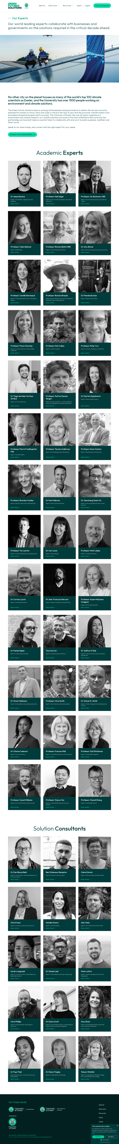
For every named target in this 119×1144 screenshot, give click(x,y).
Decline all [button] (111, 1136)
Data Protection (12, 1135)
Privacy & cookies (32, 1135)
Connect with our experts (21, 134)
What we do (52, 6)
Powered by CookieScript (105, 1142)
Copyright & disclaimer (22, 1135)
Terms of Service (45, 1137)
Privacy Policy (36, 1137)
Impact (79, 6)
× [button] (117, 1125)
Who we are (67, 6)
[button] (104, 1140)
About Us (42, 6)
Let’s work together (102, 6)
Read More (15, 204)
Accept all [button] (98, 1136)
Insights (87, 6)
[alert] (105, 1134)
